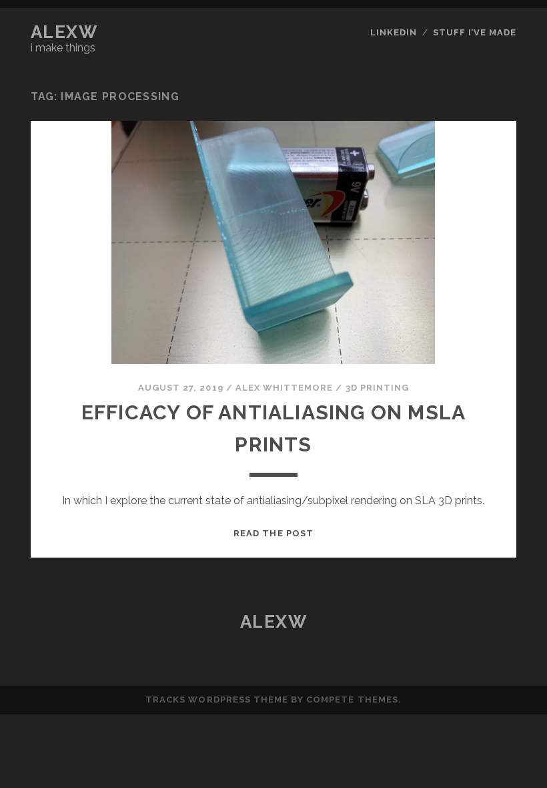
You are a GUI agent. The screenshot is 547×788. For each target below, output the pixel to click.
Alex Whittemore (284, 388)
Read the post (273, 533)
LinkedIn (393, 32)
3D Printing (377, 388)
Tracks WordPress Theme (216, 700)
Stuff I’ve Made (475, 32)
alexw (64, 32)
